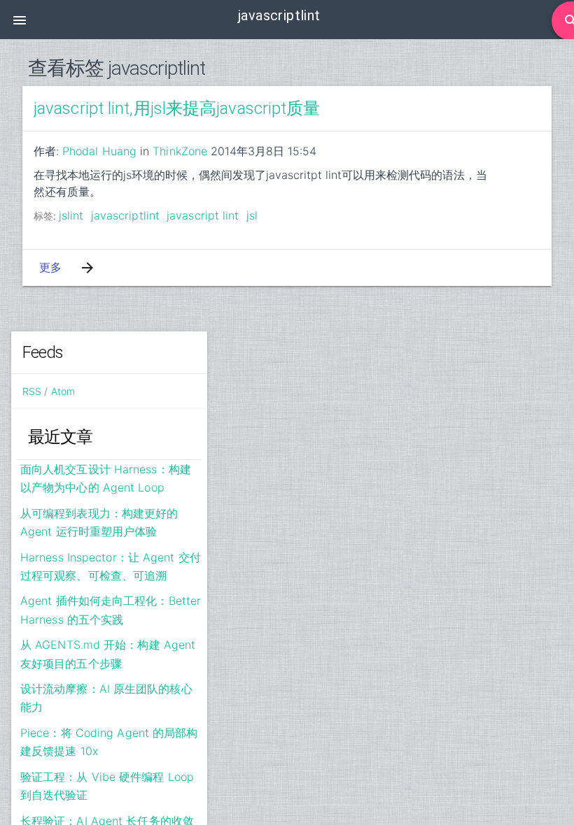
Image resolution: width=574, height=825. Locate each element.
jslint (71, 215)
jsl (252, 215)
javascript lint (203, 215)
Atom (63, 391)
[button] (19, 19)
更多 (50, 267)
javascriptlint (125, 215)
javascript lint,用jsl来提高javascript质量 (177, 108)
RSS (31, 391)
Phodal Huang (99, 151)
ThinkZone (180, 151)
